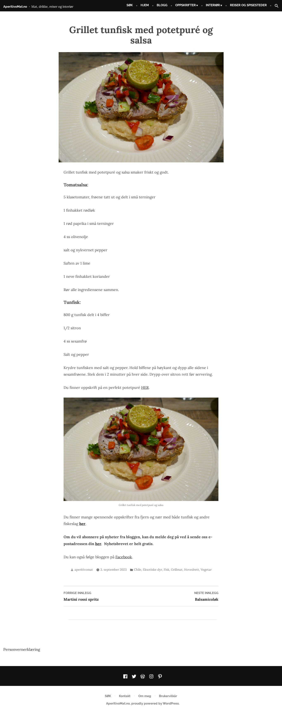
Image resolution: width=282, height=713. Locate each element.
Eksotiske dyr (152, 570)
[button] (275, 6)
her (98, 543)
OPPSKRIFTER (185, 5)
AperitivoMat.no (15, 6)
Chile (137, 570)
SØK (130, 5)
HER (145, 387)
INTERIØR (213, 5)
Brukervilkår (168, 696)
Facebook (123, 557)
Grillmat (176, 570)
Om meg (144, 696)
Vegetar (206, 570)
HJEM (145, 5)
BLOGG (162, 5)
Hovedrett (191, 570)
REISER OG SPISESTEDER (248, 5)
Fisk (166, 570)
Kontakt (124, 696)
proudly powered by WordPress (155, 703)
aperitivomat (84, 570)
